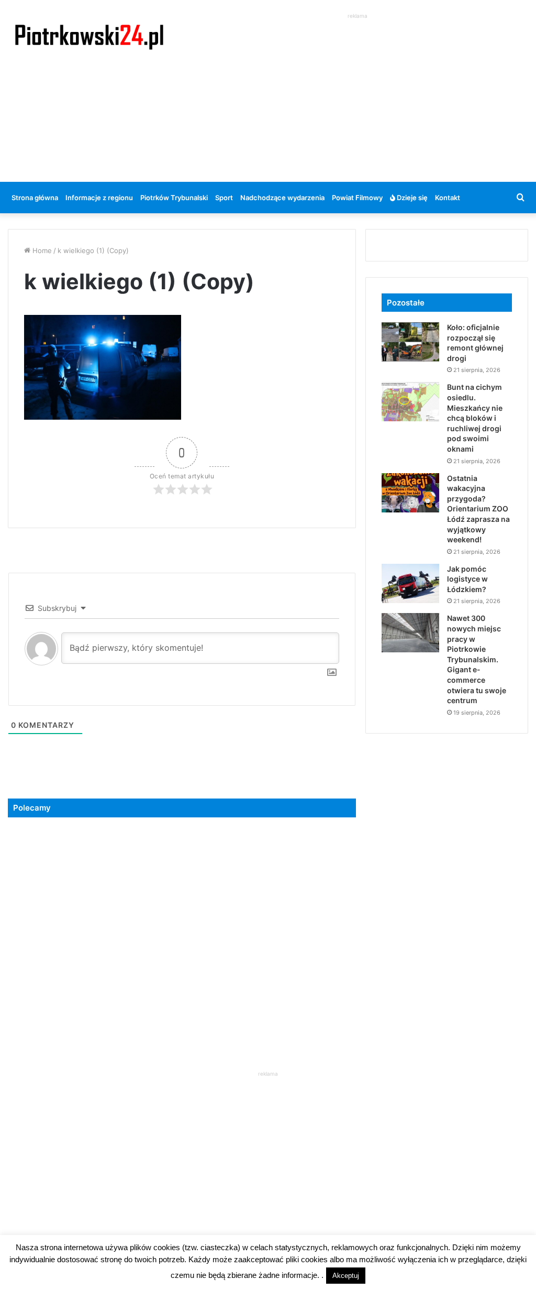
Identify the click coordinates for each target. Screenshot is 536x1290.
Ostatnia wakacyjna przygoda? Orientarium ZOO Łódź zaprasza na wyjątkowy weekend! (478, 509)
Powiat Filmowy (357, 197)
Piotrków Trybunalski (174, 197)
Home (41, 250)
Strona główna (35, 197)
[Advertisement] (360, 94)
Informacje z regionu (99, 197)
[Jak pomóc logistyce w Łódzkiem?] (410, 583)
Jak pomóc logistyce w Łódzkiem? (467, 579)
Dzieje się (411, 197)
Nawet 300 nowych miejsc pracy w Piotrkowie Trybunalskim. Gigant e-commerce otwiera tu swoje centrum (476, 659)
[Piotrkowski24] (89, 36)
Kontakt (447, 197)
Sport (224, 197)
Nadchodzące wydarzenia (282, 197)
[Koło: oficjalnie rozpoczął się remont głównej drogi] (410, 342)
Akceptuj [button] (345, 1276)
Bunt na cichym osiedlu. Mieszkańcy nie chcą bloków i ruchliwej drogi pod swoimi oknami (474, 417)
